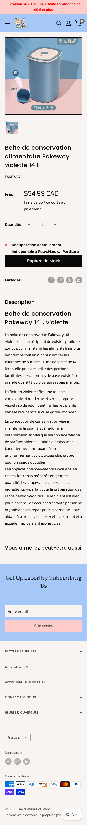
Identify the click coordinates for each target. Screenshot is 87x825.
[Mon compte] (68, 23)
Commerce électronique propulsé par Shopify (39, 815)
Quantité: (13, 224)
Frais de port (34, 202)
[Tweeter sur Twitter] (69, 279)
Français (13, 737)
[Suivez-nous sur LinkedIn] (26, 761)
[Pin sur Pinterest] (60, 279)
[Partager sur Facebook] (51, 279)
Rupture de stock (43, 260)
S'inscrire (43, 625)
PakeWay (13, 177)
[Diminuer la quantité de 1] (29, 224)
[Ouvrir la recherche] (59, 23)
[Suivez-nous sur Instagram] (17, 761)
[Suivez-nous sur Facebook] (8, 761)
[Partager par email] (78, 279)
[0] (78, 23)
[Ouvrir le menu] (7, 23)
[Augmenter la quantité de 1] (55, 224)
